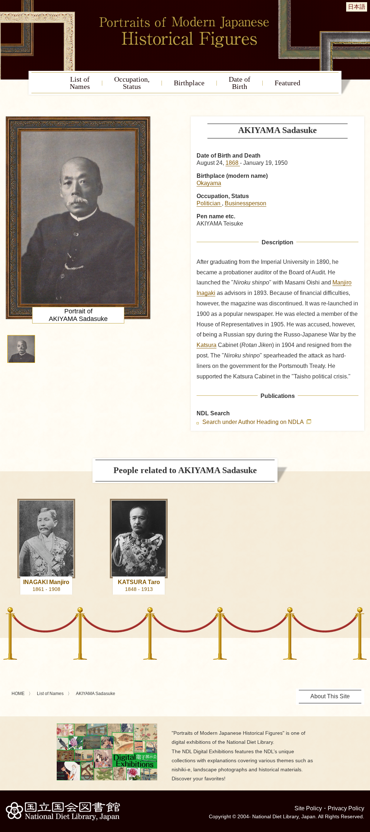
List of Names (50, 693)
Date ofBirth (239, 82)
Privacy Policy (346, 808)
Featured (287, 83)
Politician (209, 203)
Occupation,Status (132, 82)
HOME (18, 693)
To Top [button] (363, 782)
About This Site (330, 696)
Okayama (209, 183)
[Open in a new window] (107, 726)
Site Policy (308, 808)
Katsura (206, 345)
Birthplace (189, 83)
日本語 (356, 7)
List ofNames (80, 82)
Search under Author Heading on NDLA (253, 422)
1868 (232, 163)
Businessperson (245, 203)
